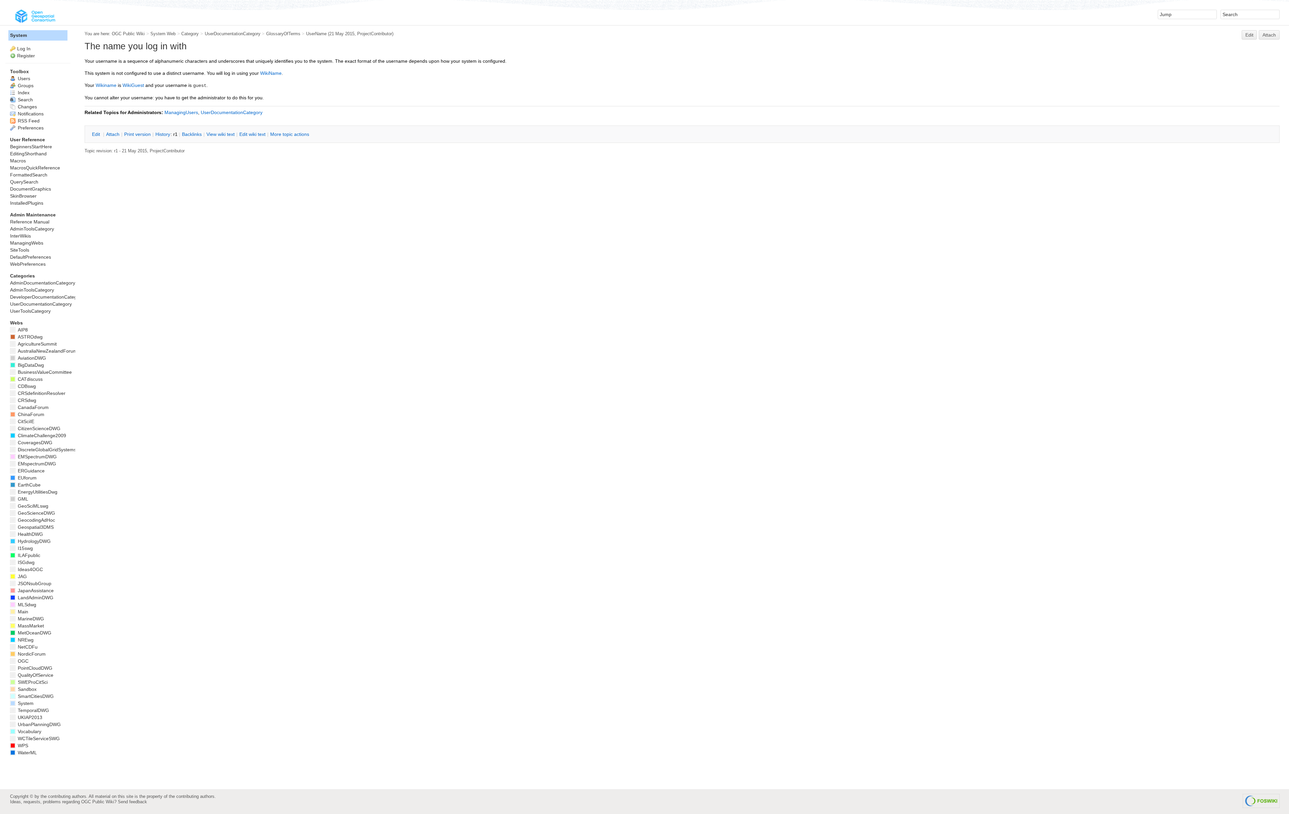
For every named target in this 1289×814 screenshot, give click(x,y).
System (18, 35)
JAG (21, 576)
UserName (316, 33)
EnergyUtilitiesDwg (36, 492)
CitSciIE (25, 421)
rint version (137, 134)
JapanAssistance (35, 590)
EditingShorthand (28, 153)
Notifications (30, 113)
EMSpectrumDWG (36, 456)
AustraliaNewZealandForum (46, 351)
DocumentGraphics (30, 189)
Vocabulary (28, 731)
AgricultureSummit (36, 344)
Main (22, 611)
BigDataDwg (30, 365)
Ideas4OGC (29, 569)
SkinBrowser (23, 196)
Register (26, 55)
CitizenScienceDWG (38, 428)
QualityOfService (34, 675)
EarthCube (28, 485)
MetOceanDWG (33, 632)
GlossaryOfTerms (283, 33)
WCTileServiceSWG (38, 738)
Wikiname (106, 85)
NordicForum (31, 654)
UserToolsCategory (30, 311)
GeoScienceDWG (35, 513)
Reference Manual (29, 221)
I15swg (24, 548)
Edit (1249, 35)
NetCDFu (27, 647)
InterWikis (20, 236)
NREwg (25, 640)
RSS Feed (28, 120)
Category (190, 33)
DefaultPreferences (30, 257)
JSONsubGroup (33, 583)
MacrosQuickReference (35, 167)
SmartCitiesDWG (35, 696)
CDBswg (26, 386)
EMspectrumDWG (36, 463)
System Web (163, 33)
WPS (22, 745)
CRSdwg (26, 400)
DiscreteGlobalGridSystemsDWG (52, 449)
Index (23, 92)
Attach (1269, 35)
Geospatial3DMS (35, 527)
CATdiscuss (29, 379)
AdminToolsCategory (32, 229)
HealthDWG (29, 534)
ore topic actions (289, 134)
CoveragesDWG (34, 442)
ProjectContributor (374, 33)
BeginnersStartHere (31, 146)
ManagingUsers (181, 112)
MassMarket (30, 625)
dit (96, 134)
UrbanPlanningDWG (38, 724)
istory (162, 134)
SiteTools (19, 250)
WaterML (26, 752)
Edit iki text (252, 134)
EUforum (26, 477)
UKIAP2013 (29, 717)
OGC (22, 661)
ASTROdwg (29, 337)
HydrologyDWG (33, 541)
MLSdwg (26, 604)
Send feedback (132, 801)
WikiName (271, 73)
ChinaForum (30, 414)
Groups (25, 85)
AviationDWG (31, 358)
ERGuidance (30, 470)
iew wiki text (220, 134)
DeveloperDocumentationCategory (47, 297)
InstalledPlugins (26, 203)
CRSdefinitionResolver (40, 393)
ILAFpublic (28, 555)
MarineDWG (30, 618)
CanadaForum (32, 407)
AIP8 (22, 330)
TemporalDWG (32, 710)
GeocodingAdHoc (35, 520)
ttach (113, 134)
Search (24, 99)
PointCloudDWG (34, 668)
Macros (18, 160)
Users (23, 78)
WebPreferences (28, 264)
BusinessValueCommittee (44, 372)
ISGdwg (25, 562)
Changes (26, 106)
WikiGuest (133, 85)
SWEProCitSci (32, 682)
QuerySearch (24, 182)
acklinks (192, 134)
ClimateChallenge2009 (41, 435)
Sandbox (26, 689)
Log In (24, 48)
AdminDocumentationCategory (42, 283)
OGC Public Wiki (128, 33)
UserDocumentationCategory (232, 33)
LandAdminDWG (34, 597)
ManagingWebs (26, 243)
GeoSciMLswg (32, 506)
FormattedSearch (28, 174)
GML (22, 499)
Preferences (30, 128)
